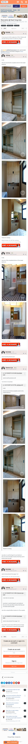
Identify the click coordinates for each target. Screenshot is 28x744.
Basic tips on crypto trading (12, 710)
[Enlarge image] (14, 74)
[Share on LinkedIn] (2, 683)
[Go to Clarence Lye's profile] (3, 368)
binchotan (19, 373)
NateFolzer (9, 691)
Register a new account (14, 656)
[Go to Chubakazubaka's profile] (3, 711)
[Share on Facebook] (7, 683)
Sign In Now (14, 666)
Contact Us (17, 737)
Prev (5, 28)
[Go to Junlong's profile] (3, 56)
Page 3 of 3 (14, 28)
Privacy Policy (11, 737)
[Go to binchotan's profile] (3, 352)
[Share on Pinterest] (19, 683)
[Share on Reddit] (14, 683)
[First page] (2, 28)
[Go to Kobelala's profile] (3, 33)
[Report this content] (23, 33)
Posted (10, 33)
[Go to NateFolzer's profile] (3, 690)
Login (16, 6)
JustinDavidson (10, 698)
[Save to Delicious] (11, 683)
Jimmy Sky (9, 706)
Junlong (4, 21)
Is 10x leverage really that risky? (13, 689)
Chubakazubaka (11, 712)
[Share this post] (25, 33)
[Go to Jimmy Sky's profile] (3, 703)
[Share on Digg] (9, 683)
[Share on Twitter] (4, 683)
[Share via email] (16, 683)
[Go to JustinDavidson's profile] (3, 696)
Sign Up (24, 6)
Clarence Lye (20, 593)
